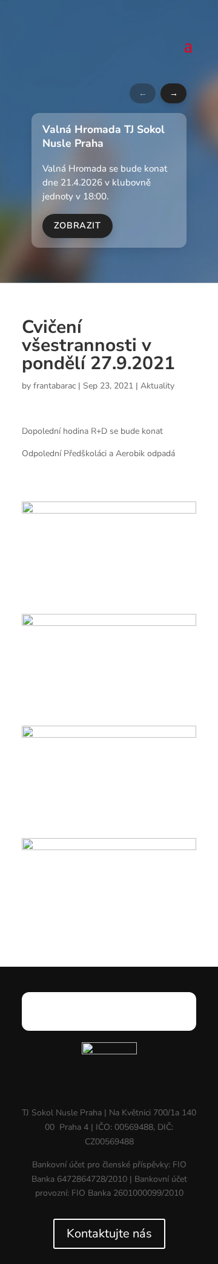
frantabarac (54, 386)
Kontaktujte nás (109, 1233)
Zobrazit (77, 225)
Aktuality (157, 386)
